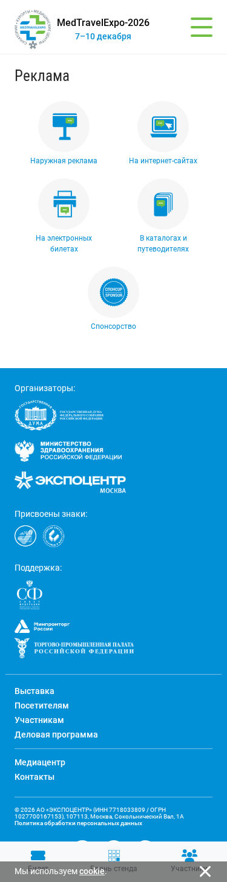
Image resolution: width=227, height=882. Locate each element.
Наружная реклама (63, 161)
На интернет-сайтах (163, 161)
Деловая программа (56, 734)
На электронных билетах (64, 243)
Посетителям (42, 705)
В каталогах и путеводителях (163, 243)
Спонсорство (113, 326)
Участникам (39, 720)
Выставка (34, 691)
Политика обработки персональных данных (78, 823)
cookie (92, 871)
